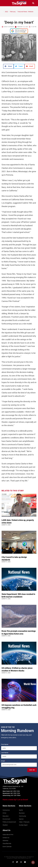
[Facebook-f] (13, 862)
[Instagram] (21, 862)
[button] (4, 3)
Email (3, 761)
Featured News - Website (25, 12)
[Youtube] (25, 862)
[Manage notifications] (33, 862)
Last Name (5, 752)
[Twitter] (17, 862)
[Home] (2, 12)
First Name (5, 744)
